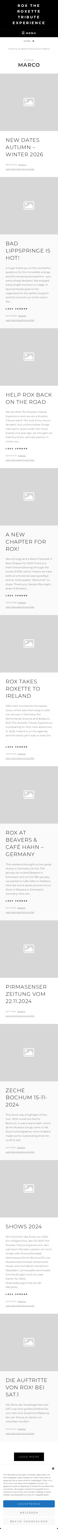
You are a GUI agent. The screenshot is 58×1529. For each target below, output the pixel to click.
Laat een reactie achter (20, 169)
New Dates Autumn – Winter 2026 (24, 147)
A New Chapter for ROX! (26, 541)
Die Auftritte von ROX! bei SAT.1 (27, 1387)
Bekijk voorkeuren (29, 1521)
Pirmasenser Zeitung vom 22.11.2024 (26, 994)
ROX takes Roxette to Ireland (23, 688)
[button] (53, 1468)
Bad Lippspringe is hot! (28, 250)
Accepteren (29, 1503)
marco (22, 165)
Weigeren (29, 1512)
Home (27, 41)
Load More (29, 1456)
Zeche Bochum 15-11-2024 (26, 1097)
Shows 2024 (24, 1226)
